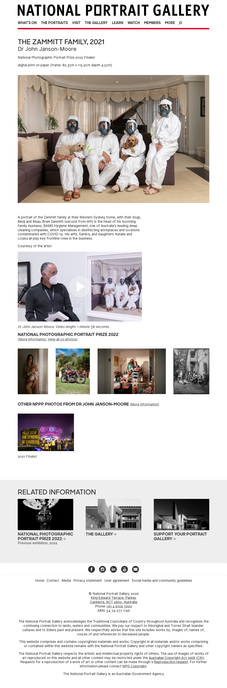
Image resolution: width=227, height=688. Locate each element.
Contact (53, 581)
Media (66, 581)
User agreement (116, 581)
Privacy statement (87, 581)
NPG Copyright (134, 666)
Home (39, 581)
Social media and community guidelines (162, 581)
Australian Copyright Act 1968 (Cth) (176, 658)
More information (32, 339)
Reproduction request (171, 662)
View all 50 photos (62, 339)
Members (152, 23)
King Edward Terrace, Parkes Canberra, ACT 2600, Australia (113, 600)
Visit (76, 23)
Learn (117, 23)
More (170, 23)
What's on (27, 23)
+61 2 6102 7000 (119, 606)
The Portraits (54, 23)
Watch (134, 23)
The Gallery (96, 23)
